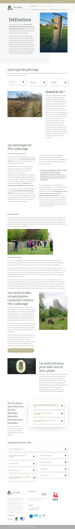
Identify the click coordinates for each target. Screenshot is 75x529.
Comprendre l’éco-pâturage (45, 6)
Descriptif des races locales (21, 350)
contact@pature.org (33, 509)
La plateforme (33, 6)
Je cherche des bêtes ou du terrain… (57, 9)
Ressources (62, 1)
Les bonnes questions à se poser (38, 9)
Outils (54, 1)
